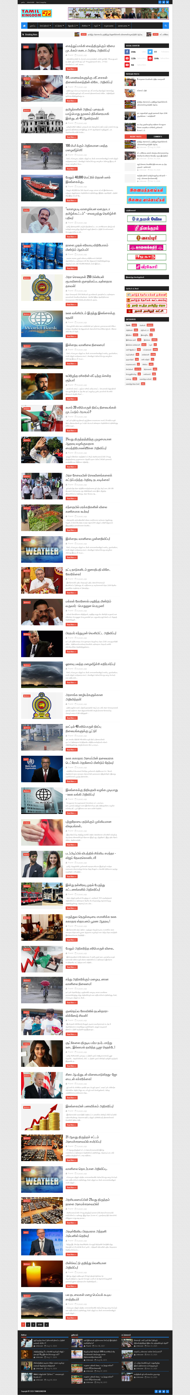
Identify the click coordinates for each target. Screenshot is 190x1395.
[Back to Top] (167, 1391)
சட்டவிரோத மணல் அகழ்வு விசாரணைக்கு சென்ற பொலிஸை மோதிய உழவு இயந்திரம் (143, 34)
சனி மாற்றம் (145, 359)
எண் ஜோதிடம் (131, 349)
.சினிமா (26, 1044)
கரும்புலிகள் (130, 354)
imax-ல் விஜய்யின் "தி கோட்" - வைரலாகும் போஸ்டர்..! (49, 1375)
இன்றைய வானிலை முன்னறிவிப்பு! (88, 538)
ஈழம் (96, 25)
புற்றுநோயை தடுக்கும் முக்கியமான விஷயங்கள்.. (89, 823)
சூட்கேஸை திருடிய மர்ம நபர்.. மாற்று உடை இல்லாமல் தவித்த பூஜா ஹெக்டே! (90, 1044)
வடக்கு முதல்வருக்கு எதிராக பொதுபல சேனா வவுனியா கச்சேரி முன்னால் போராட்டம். (151, 127)
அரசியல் (142, 325)
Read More (71, 69)
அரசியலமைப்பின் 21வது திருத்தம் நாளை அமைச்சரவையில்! (88, 1201)
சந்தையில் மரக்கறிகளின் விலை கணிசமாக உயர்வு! (86, 509)
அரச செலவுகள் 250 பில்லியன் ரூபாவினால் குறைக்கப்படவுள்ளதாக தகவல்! (89, 281)
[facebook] (159, 2)
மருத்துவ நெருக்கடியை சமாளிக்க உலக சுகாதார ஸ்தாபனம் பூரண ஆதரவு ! (91, 918)
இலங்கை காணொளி (133, 345)
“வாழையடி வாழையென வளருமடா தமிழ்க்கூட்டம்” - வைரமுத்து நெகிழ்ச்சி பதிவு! (91, 213)
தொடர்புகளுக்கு (41, 2)
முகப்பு (23, 2)
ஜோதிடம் (72, 25)
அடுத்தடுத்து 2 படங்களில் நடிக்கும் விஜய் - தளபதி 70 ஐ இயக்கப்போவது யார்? (49, 1353)
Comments (158, 136)
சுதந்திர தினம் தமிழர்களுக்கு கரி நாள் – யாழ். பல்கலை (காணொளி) (152, 177)
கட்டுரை (58, 25)
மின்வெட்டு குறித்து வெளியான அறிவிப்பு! (86, 1265)
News (106, 34)
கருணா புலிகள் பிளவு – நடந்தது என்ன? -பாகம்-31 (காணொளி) (98, 1378)
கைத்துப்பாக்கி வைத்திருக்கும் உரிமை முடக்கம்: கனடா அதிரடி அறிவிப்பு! (90, 48)
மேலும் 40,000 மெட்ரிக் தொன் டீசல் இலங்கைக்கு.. (88, 179)
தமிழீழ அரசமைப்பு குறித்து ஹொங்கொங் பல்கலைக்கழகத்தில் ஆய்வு (65, 34)
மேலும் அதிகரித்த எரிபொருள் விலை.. (90, 948)
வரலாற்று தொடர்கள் (133, 384)
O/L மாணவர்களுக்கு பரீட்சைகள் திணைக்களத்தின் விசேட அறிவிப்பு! (89, 79)
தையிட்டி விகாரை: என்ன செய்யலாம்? (148, 1351)
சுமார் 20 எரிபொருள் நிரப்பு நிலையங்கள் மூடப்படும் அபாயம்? (91, 409)
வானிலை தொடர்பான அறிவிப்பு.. (86, 1168)
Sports (128, 325)
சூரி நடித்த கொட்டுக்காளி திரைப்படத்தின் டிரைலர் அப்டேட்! (49, 1341)
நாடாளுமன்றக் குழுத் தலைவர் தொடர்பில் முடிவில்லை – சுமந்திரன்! (152, 114)
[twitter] (163, 2)
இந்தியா (129, 335)
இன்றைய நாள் (131, 340)
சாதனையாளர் (131, 364)
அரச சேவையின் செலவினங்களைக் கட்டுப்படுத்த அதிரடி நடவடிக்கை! (89, 477)
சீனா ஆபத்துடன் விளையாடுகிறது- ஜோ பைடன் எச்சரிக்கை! (91, 1076)
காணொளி (145, 354)
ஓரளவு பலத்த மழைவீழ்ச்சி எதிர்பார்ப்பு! (90, 663)
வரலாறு (128, 379)
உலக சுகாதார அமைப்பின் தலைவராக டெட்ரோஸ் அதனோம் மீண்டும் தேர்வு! (89, 760)
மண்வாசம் (147, 374)
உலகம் (26, 47)
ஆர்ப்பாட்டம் (145, 330)
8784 (40, 1324)
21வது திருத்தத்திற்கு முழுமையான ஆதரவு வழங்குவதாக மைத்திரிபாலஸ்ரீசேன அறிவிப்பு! (89, 443)
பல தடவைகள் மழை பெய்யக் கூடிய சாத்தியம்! (88, 1296)
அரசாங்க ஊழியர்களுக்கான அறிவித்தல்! (84, 696)
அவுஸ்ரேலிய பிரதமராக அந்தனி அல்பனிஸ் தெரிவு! (86, 1233)
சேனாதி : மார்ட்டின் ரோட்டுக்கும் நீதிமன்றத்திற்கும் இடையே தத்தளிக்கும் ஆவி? (151, 1341)
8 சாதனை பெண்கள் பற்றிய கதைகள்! (151, 79)
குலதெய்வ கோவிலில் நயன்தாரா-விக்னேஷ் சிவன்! (87, 1013)
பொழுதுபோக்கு (131, 374)
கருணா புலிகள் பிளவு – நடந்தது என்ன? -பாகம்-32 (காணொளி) (98, 1366)
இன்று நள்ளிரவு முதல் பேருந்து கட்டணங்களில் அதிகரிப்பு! (85, 887)
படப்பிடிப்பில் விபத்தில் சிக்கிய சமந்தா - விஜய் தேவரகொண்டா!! (91, 855)
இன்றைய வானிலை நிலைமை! (85, 344)
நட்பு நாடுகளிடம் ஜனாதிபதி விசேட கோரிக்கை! (88, 571)
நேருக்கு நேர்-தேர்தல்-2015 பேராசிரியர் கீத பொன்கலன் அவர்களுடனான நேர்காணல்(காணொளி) (99, 1354)
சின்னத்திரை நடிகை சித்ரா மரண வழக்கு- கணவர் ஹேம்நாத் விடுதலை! (49, 1364)
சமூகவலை (108, 25)
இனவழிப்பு (144, 335)
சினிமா (85, 25)
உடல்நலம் (26, 823)
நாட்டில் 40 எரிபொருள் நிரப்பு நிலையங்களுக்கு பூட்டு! (83, 728)
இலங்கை (27, 79)
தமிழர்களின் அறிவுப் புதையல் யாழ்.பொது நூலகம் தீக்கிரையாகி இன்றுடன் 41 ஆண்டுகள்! (87, 113)
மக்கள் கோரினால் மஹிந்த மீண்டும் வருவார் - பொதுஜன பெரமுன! (88, 603)
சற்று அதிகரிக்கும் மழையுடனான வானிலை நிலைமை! (87, 981)
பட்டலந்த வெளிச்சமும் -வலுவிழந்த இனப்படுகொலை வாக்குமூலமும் (147, 1364)
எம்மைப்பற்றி (30, 2)
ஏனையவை (123, 25)
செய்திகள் (44, 25)
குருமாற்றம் (130, 359)
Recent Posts (135, 136)
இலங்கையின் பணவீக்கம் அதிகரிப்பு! (89, 1106)
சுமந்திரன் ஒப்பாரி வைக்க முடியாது (147, 1374)
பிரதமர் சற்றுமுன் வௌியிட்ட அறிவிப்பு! (91, 632)
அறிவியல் (129, 330)
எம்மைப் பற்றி (142, 90)
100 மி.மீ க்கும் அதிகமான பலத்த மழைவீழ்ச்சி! (87, 147)
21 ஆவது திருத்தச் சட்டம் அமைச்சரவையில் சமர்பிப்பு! (83, 1139)
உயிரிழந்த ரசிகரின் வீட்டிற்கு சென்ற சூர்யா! (88, 377)
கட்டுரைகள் (147, 349)
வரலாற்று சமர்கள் (146, 379)
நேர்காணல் (147, 369)
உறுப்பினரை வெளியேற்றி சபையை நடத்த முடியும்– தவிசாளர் (152, 165)
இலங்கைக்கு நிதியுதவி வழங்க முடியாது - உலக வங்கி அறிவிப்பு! (92, 792)
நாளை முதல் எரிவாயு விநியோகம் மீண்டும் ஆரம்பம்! (87, 247)
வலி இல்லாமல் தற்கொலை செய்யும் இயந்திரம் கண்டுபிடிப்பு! (100, 1341)
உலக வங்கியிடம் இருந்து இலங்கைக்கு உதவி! (90, 315)
